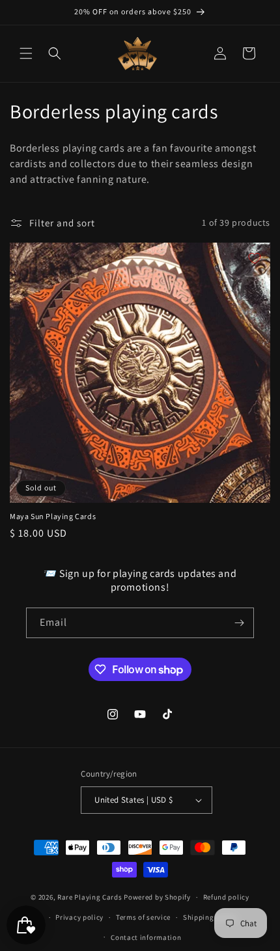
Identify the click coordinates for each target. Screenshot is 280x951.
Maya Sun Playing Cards (53, 516)
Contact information (146, 937)
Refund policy (226, 897)
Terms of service (143, 917)
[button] (26, 53)
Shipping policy (210, 917)
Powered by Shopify (157, 897)
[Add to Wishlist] (254, 258)
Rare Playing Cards (89, 897)
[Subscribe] (239, 623)
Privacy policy (79, 917)
